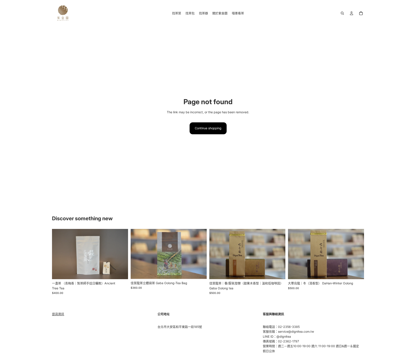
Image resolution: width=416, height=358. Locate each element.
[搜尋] (342, 13)
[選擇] (279, 273)
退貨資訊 (58, 314)
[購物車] (361, 13)
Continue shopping (208, 128)
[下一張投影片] (121, 254)
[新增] (121, 273)
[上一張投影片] (58, 254)
